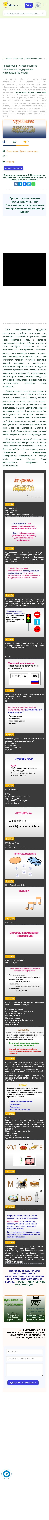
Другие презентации (33, 58)
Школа (8, 58)
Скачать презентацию (13, 168)
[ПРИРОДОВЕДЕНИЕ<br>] (24, 878)
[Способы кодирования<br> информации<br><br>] (24, 953)
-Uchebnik (14, 5)
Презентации (18, 58)
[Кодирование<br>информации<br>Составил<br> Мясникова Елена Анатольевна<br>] (24, 501)
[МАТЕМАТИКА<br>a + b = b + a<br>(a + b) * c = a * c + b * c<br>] (24, 836)
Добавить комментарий (23, 1383)
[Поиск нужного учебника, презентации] (43, 13)
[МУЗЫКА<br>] (24, 916)
